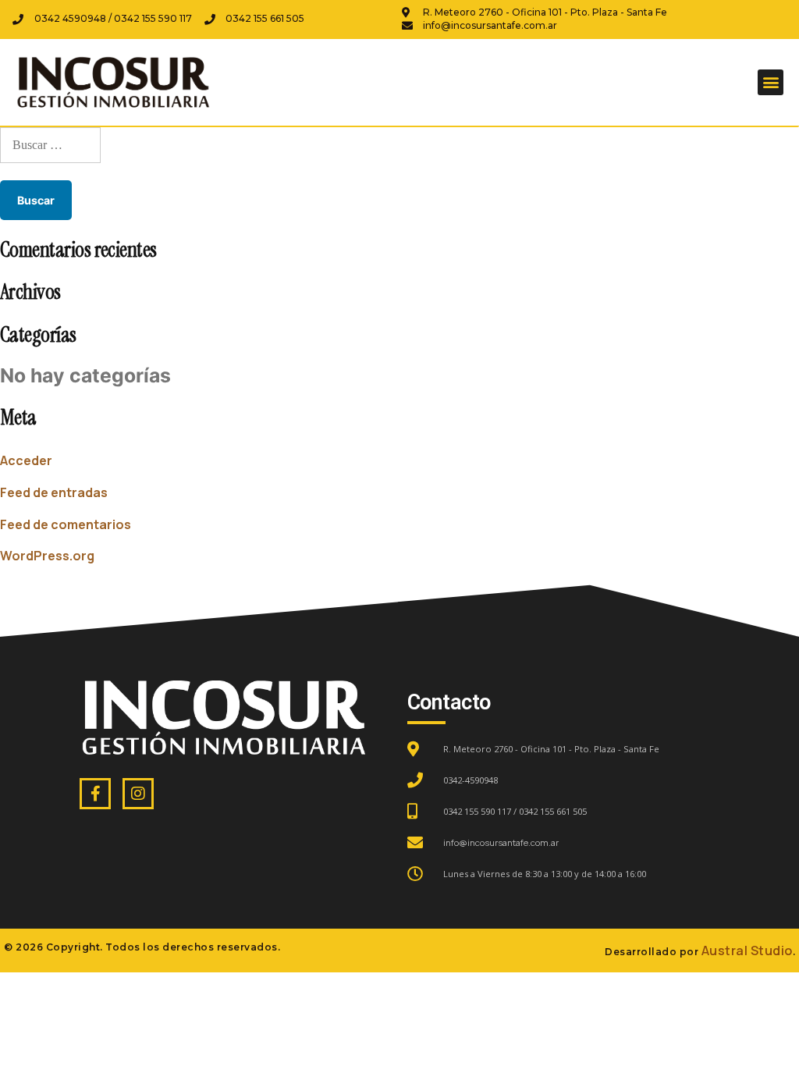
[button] (770, 82)
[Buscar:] (50, 144)
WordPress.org (47, 555)
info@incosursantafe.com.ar (501, 842)
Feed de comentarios (65, 524)
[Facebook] (95, 793)
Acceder (26, 460)
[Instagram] (138, 793)
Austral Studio (747, 950)
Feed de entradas (54, 492)
